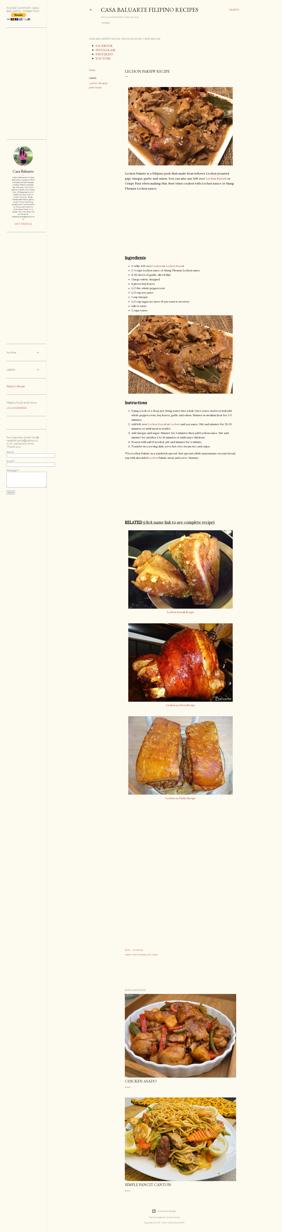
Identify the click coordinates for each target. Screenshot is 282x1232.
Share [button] (92, 70)
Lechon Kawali (216, 178)
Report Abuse (16, 386)
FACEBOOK (104, 46)
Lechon (157, 266)
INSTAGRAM (105, 50)
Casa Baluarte (23, 171)
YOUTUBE (103, 58)
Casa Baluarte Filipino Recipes (149, 10)
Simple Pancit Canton (148, 1184)
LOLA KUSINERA (16, 408)
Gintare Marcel (173, 1217)
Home (106, 23)
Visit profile (23, 224)
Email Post (138, 950)
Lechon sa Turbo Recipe (180, 798)
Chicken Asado (141, 1081)
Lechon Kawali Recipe (180, 612)
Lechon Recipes (98, 83)
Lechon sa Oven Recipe (180, 705)
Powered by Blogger (166, 1211)
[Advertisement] (180, 223)
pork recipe (95, 87)
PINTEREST (104, 54)
